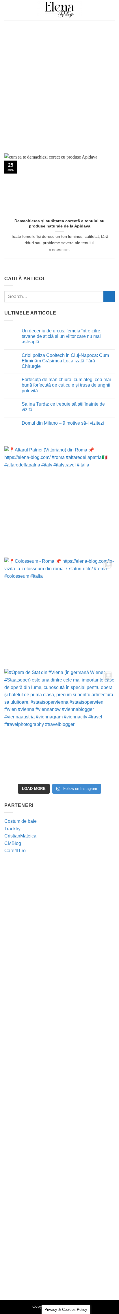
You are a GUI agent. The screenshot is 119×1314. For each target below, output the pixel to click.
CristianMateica (20, 835)
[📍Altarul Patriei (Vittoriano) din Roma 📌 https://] (59, 501)
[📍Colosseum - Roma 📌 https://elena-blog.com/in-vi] (59, 613)
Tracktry (12, 828)
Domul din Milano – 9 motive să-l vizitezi (63, 423)
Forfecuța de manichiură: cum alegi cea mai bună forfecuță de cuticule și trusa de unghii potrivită (66, 385)
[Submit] (109, 296)
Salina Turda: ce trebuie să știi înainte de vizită (63, 407)
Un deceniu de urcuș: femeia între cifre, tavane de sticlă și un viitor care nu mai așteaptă (61, 336)
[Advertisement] (59, 82)
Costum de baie (20, 821)
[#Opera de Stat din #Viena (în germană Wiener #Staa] (59, 724)
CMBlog (12, 843)
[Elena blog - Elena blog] (59, 10)
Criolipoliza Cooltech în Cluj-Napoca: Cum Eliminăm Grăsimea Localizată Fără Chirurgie (65, 361)
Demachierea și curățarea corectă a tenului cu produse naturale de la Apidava (59, 223)
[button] (7, 10)
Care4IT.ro (15, 850)
